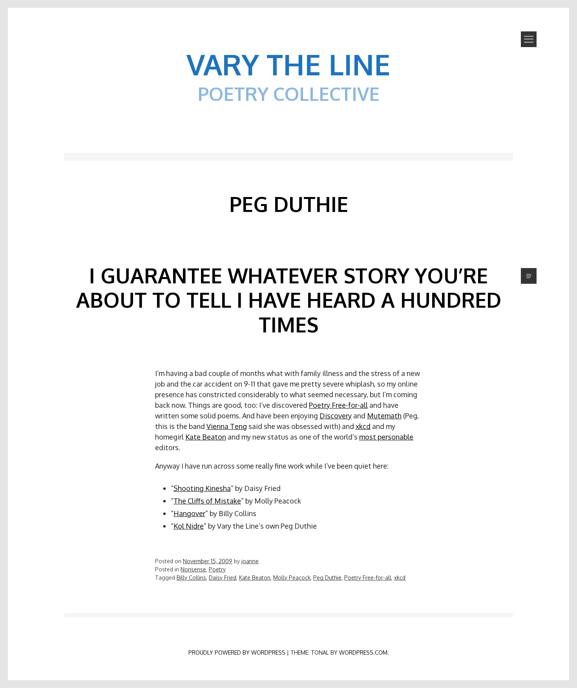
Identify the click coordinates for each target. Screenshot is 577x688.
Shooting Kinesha (202, 488)
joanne (250, 561)
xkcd (363, 426)
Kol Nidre (188, 526)
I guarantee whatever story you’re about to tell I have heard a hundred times (288, 300)
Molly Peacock (291, 577)
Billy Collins (191, 577)
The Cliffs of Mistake (207, 500)
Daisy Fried (222, 577)
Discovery (336, 415)
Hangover (189, 513)
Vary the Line (288, 64)
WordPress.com (363, 652)
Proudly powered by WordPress (236, 652)
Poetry (217, 569)
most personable (386, 437)
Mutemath (384, 415)
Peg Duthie (327, 577)
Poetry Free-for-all (338, 405)
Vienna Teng (226, 426)
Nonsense (193, 569)
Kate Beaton (205, 437)
